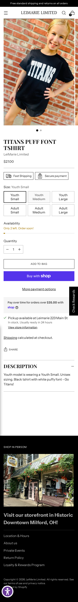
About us (10, 543)
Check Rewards (73, 301)
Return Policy (14, 558)
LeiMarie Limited (16, 154)
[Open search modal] (64, 13)
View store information (22, 327)
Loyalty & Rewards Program (24, 565)
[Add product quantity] (19, 249)
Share (13, 349)
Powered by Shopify (15, 587)
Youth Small (14, 197)
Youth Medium (39, 197)
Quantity (10, 241)
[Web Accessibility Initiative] (7, 591)
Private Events (14, 550)
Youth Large (63, 197)
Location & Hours (16, 536)
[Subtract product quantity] (7, 249)
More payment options (39, 289)
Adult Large (63, 210)
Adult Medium (39, 210)
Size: (16, 187)
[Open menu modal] (6, 13)
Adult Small (15, 210)
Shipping (10, 338)
